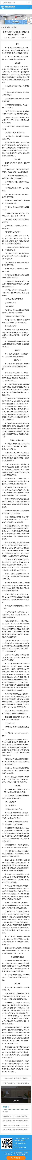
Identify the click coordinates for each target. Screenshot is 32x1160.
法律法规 (7, 27)
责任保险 (14, 27)
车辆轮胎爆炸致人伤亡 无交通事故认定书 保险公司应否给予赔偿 (16, 1116)
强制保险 (5, 1111)
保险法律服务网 (18, 1153)
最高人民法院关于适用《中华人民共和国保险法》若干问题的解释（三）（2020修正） (16, 1125)
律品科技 (24, 1154)
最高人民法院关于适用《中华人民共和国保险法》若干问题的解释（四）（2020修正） (16, 1120)
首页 (2, 27)
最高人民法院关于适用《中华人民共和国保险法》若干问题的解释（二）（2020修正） (16, 1129)
